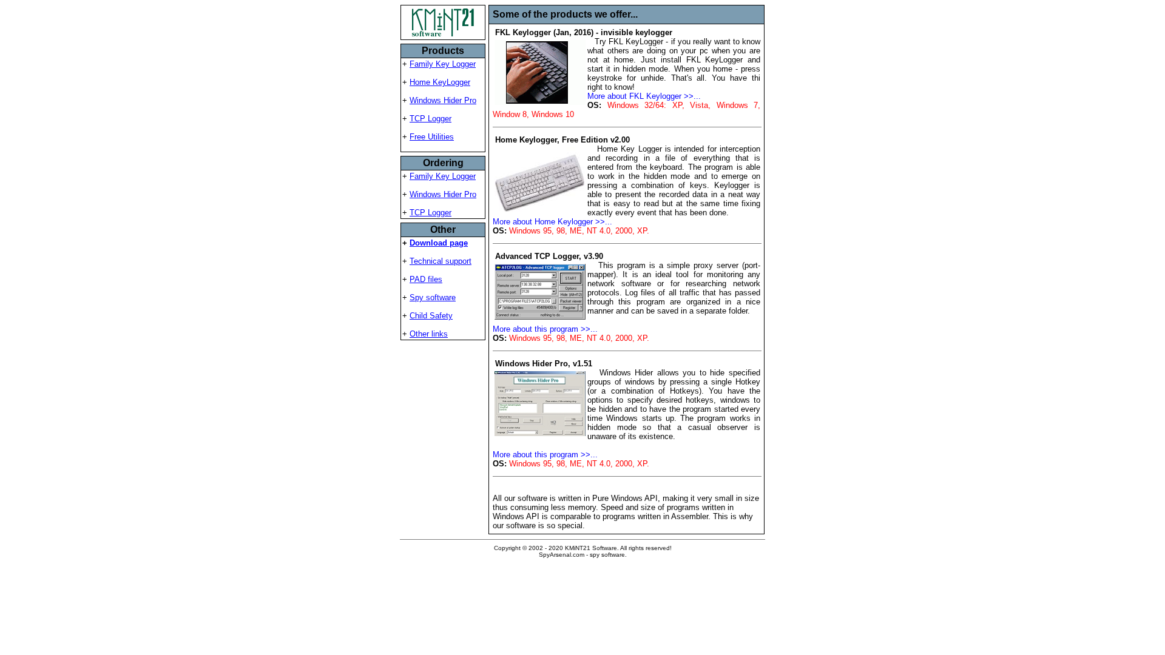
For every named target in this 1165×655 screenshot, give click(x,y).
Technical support (440, 261)
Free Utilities (432, 136)
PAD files (426, 279)
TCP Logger (430, 118)
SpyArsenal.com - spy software (582, 554)
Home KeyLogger (440, 82)
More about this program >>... (545, 329)
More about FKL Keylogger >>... (644, 96)
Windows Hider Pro (443, 100)
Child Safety (431, 315)
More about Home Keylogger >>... (552, 221)
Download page (439, 242)
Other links (429, 333)
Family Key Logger (443, 64)
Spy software (433, 297)
